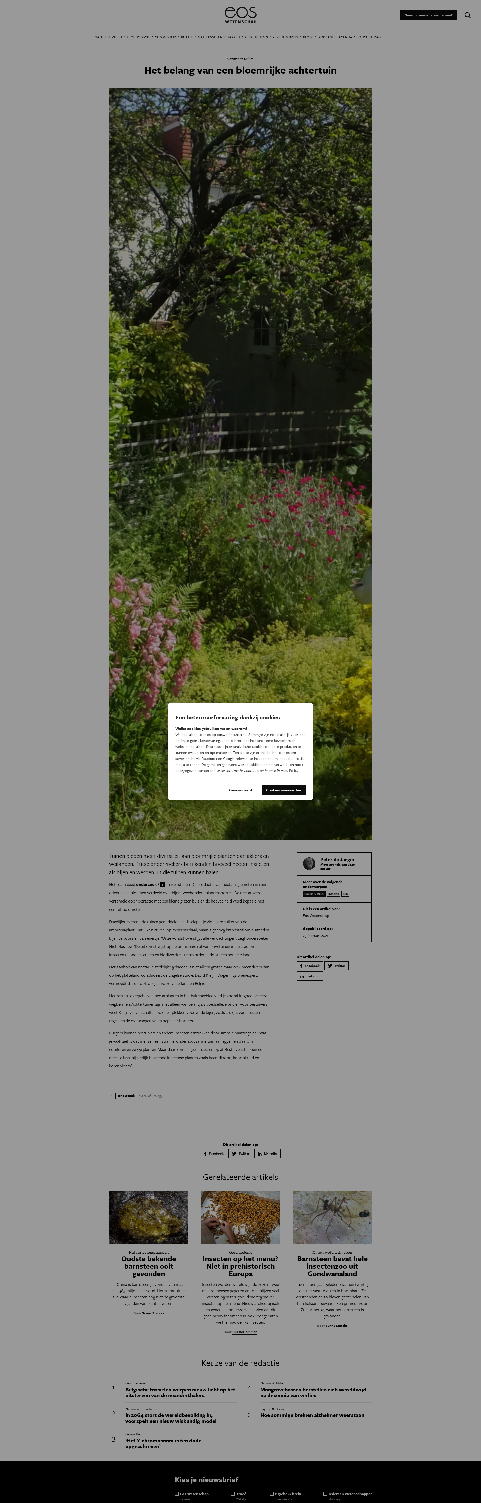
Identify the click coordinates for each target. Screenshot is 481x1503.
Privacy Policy (287, 770)
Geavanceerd (240, 790)
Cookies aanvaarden (283, 790)
